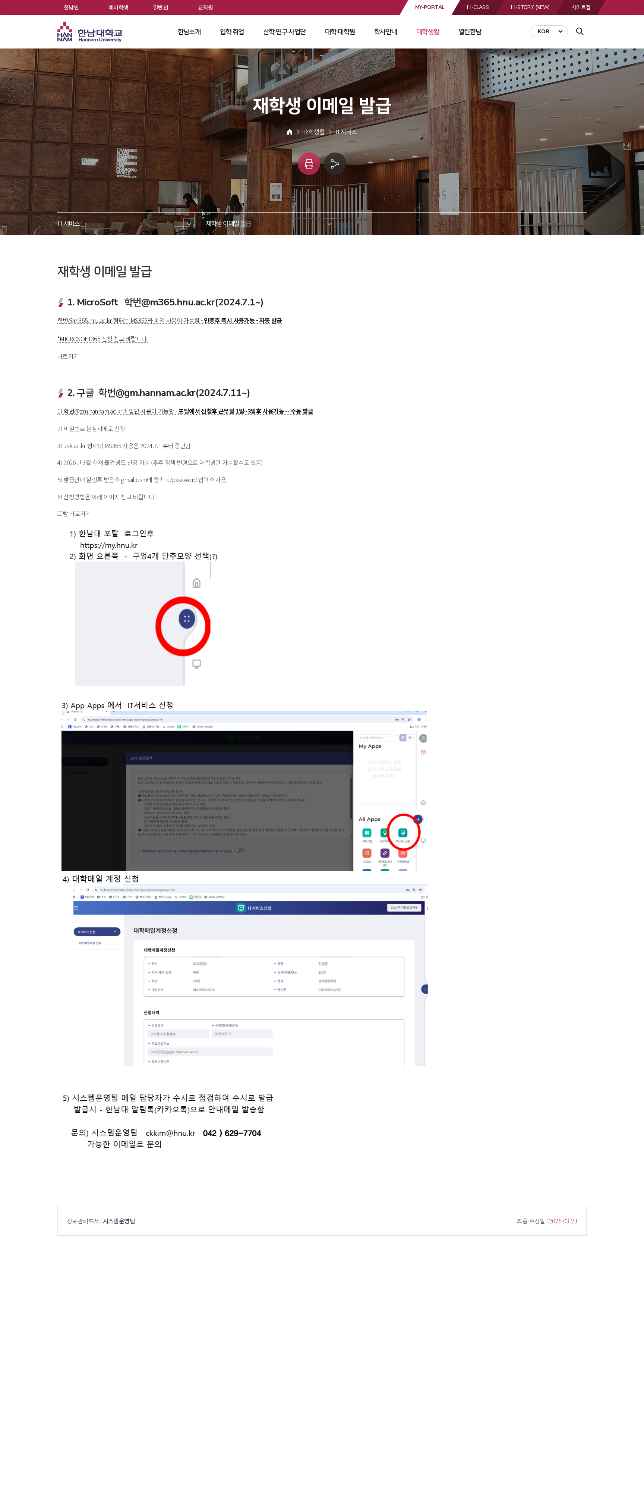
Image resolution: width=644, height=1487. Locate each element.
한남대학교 (90, 32)
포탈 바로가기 (74, 513)
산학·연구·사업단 (284, 31)
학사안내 (385, 31)
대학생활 (427, 31)
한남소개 (189, 31)
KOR (543, 31)
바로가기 (68, 356)
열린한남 (470, 31)
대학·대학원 (340, 31)
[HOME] (290, 132)
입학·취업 (232, 31)
